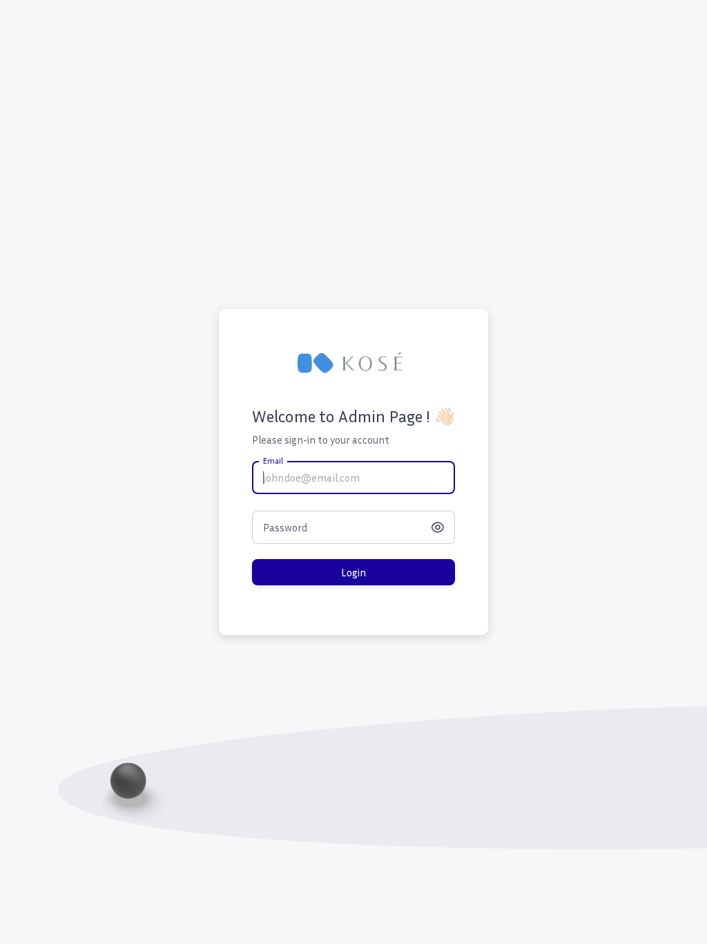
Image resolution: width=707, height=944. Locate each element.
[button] (437, 527)
